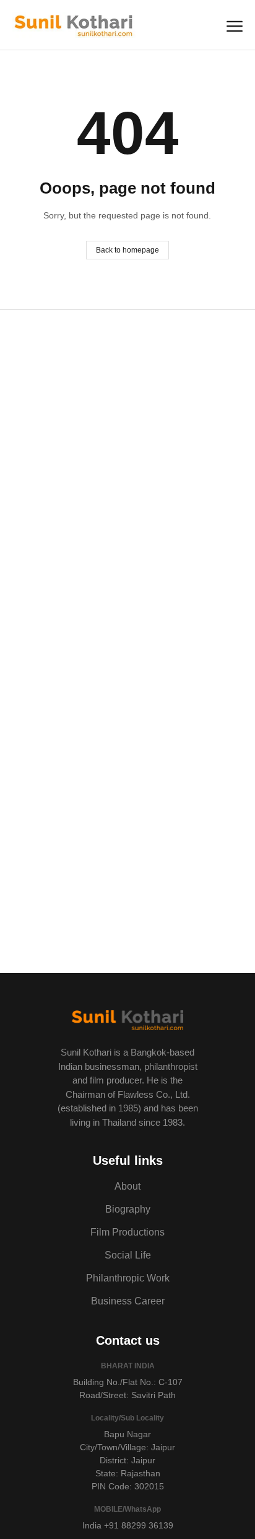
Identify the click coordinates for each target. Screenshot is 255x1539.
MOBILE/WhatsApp (127, 1509)
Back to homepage (127, 250)
